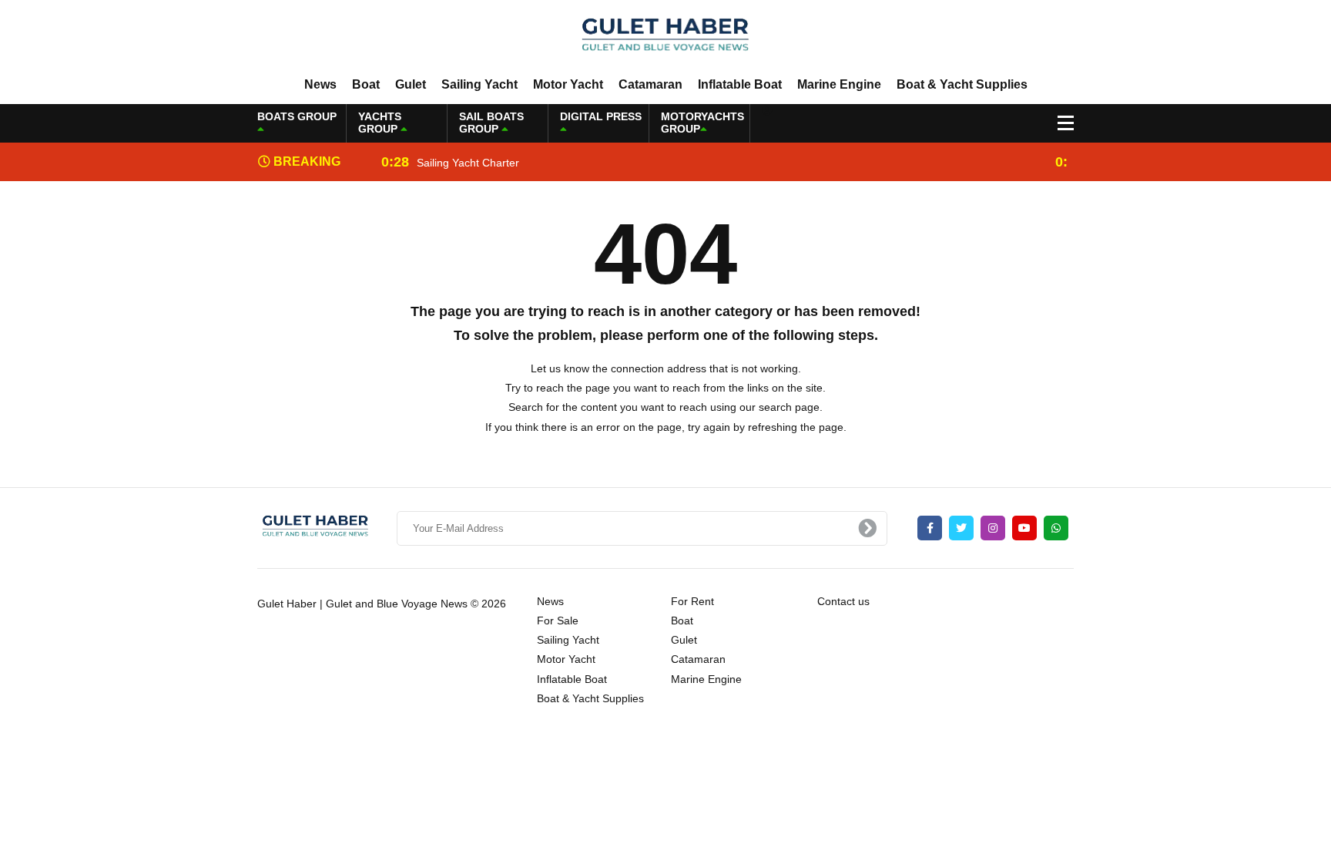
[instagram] (993, 528)
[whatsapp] (1056, 528)
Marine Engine (839, 84)
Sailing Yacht (479, 84)
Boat (366, 84)
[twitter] (961, 528)
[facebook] (929, 528)
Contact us (843, 601)
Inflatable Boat (740, 84)
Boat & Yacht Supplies (962, 84)
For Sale (557, 620)
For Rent (692, 601)
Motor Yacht (568, 84)
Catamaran (650, 84)
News (320, 84)
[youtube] (1024, 528)
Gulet (410, 84)
